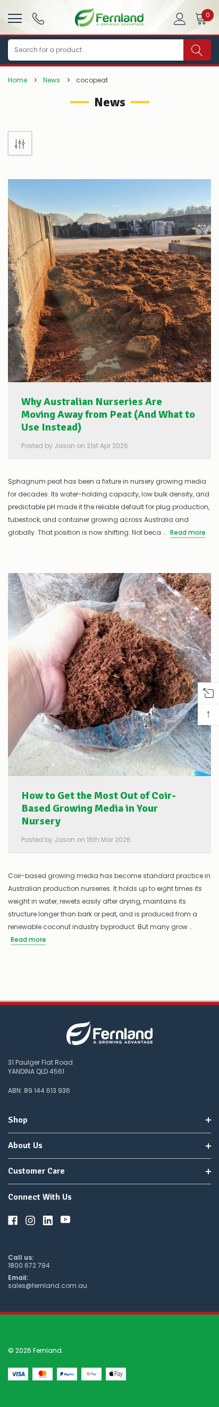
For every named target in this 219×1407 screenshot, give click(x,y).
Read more (188, 532)
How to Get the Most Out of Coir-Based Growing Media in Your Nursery (98, 808)
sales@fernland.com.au (47, 1285)
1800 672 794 (29, 1265)
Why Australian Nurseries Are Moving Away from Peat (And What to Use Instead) (108, 414)
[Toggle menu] (13, 17)
